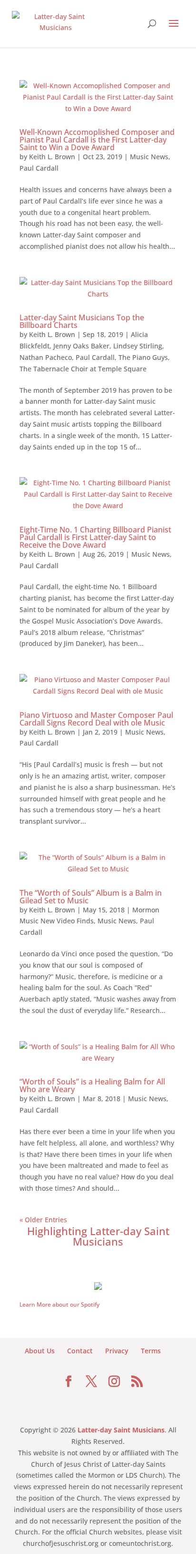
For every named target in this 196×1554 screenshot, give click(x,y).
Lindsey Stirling (137, 345)
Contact (80, 1350)
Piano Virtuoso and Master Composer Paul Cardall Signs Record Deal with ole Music (96, 719)
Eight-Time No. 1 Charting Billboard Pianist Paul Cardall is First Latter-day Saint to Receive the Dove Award (95, 537)
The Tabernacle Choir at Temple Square (83, 368)
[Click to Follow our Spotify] (98, 1285)
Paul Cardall (39, 168)
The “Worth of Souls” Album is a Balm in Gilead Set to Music (91, 897)
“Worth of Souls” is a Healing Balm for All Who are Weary (92, 1085)
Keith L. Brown (52, 156)
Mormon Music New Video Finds (89, 915)
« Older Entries (43, 1219)
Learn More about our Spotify (59, 1304)
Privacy (116, 1350)
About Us (40, 1350)
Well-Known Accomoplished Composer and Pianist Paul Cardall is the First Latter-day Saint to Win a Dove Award (97, 140)
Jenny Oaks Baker (81, 345)
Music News (149, 156)
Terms (151, 1350)
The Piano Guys (143, 357)
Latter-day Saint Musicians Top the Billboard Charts (82, 321)
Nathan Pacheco (46, 357)
